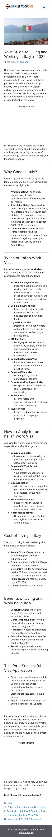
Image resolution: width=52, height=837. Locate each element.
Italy (10, 803)
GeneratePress (26, 832)
